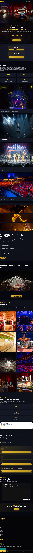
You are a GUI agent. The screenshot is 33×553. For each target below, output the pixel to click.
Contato (1, 533)
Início (1, 526)
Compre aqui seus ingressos (16, 296)
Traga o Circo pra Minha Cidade (16, 463)
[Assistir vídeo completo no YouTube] (16, 13)
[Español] (28, 1)
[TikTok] (5, 547)
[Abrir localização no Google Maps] (16, 494)
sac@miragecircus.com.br (7, 457)
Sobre (1, 527)
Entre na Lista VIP (16, 469)
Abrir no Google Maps (26, 498)
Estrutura (1, 530)
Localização (2, 534)
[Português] (26, 1)
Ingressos (3, 257)
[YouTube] (0, 547)
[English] (29, 1)
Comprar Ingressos (16, 49)
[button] (16, 281)
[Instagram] (3, 547)
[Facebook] (2, 547)
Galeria (1, 529)
